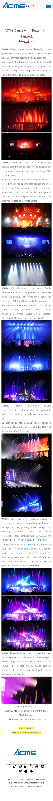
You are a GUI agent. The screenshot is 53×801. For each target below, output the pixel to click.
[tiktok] (15, 766)
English (36, 6)
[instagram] (20, 766)
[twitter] (32, 766)
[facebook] (9, 766)
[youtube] (37, 766)
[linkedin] (26, 766)
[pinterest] (43, 766)
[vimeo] (20, 771)
